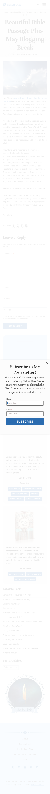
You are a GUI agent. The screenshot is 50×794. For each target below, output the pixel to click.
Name (9, 399)
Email (9, 410)
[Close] (47, 363)
